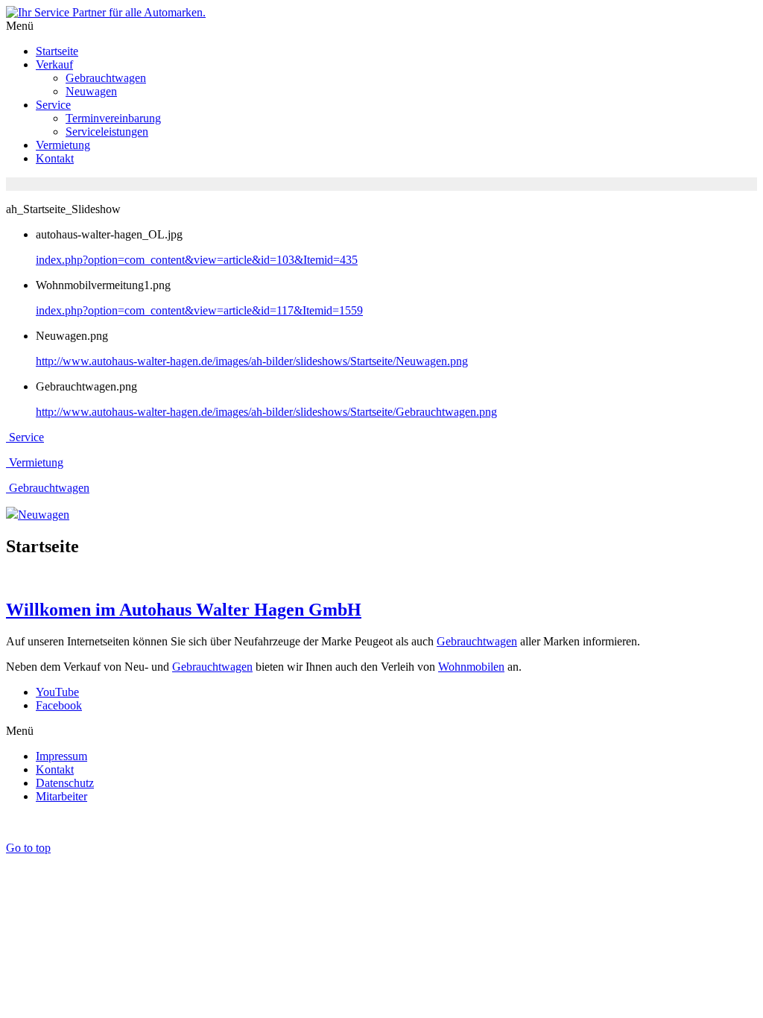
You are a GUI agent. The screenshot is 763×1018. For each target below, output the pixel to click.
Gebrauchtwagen (477, 641)
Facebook (59, 705)
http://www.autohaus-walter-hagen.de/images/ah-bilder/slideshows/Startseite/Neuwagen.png (252, 361)
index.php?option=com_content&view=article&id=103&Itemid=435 (197, 259)
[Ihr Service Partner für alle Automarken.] (106, 12)
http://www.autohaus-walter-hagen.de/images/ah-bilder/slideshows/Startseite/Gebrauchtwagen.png (266, 411)
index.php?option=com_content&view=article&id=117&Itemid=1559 (199, 310)
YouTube (57, 692)
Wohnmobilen (471, 666)
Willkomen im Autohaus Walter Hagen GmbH (183, 609)
